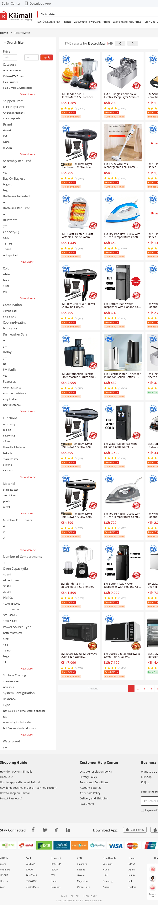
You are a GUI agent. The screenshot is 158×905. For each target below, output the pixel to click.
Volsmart (5, 869)
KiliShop (146, 777)
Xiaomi (106, 886)
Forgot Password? (11, 798)
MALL (64, 896)
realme (132, 886)
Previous (93, 688)
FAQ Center (87, 804)
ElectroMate (32, 886)
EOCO (54, 869)
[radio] (62, 108)
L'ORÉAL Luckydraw (48, 21)
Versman (107, 863)
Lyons (3, 863)
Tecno (132, 858)
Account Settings (90, 787)
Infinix (132, 875)
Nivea (106, 869)
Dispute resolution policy (96, 771)
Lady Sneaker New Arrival (127, 21)
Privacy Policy (88, 777)
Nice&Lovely (109, 858)
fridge (106, 21)
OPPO (132, 863)
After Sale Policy (90, 793)
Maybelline (83, 881)
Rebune (81, 869)
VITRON (4, 858)
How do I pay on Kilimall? (16, 771)
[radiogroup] (69, 108)
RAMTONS (31, 875)
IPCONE (4, 875)
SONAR (29, 869)
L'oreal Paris (83, 886)
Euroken (55, 886)
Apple (132, 869)
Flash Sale (6, 777)
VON (79, 858)
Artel (28, 858)
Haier (54, 881)
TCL (53, 875)
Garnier (81, 875)
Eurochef (56, 858)
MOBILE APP (89, 896)
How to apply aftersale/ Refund (20, 782)
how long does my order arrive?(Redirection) (28, 787)
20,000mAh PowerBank (87, 21)
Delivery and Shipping (94, 798)
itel (130, 881)
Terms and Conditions (94, 782)
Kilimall (77, 900)
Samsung (108, 881)
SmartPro (82, 863)
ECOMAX (30, 863)
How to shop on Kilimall (15, 793)
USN (105, 875)
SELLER (74, 896)
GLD (2, 886)
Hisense (4, 881)
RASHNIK (56, 863)
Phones (67, 21)
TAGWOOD (31, 881)
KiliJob (145, 782)
